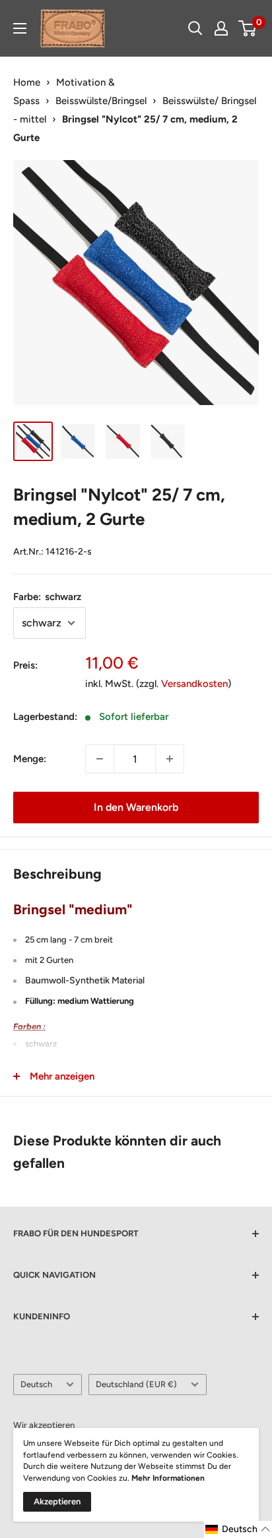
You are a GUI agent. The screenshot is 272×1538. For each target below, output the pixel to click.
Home (26, 82)
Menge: (29, 759)
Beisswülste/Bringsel (101, 101)
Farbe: (47, 597)
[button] (238, 1529)
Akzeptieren (57, 1501)
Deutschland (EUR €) (136, 1384)
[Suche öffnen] (195, 28)
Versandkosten (194, 684)
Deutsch (36, 1384)
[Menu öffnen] (19, 28)
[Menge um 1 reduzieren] (100, 759)
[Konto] (221, 28)
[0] (248, 28)
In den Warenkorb (136, 807)
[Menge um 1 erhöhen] (170, 759)
